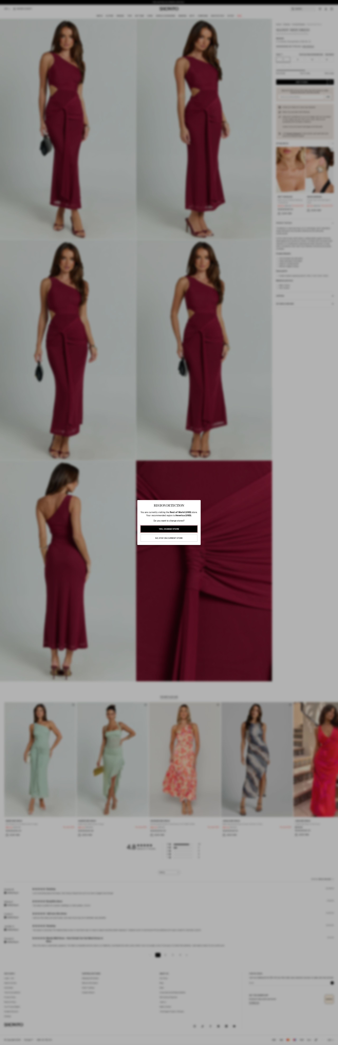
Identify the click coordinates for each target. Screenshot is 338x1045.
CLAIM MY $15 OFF (199, 548)
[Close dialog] (225, 483)
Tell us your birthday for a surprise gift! (194, 533)
